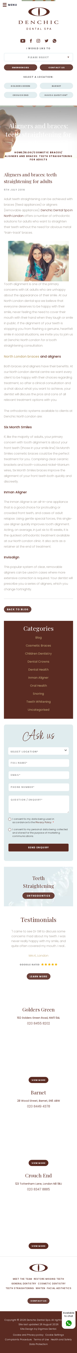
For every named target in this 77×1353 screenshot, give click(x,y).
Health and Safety (61, 1339)
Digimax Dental (47, 1328)
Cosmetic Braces (47, 152)
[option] (38, 886)
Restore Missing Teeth (49, 1278)
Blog (28, 152)
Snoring (38, 694)
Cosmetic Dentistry (52, 1283)
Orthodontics (38, 895)
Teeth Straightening (20, 1288)
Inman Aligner (38, 677)
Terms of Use (41, 1339)
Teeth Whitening (38, 702)
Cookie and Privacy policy (28, 1334)
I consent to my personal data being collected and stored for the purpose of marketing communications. (40, 833)
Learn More (58, 976)
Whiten (40, 1288)
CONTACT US (56, 67)
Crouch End (21, 95)
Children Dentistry (38, 653)
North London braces (21, 356)
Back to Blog (18, 609)
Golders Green (20, 85)
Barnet (56, 85)
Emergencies (20, 67)
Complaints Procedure (18, 1339)
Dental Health (38, 669)
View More (38, 1080)
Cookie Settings (54, 1334)
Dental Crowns (38, 661)
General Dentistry (23, 1283)
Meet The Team (22, 1278)
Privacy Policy (44, 822)
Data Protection (38, 1344)
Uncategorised (38, 710)
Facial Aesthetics (59, 1288)
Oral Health (38, 685)
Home (18, 152)
